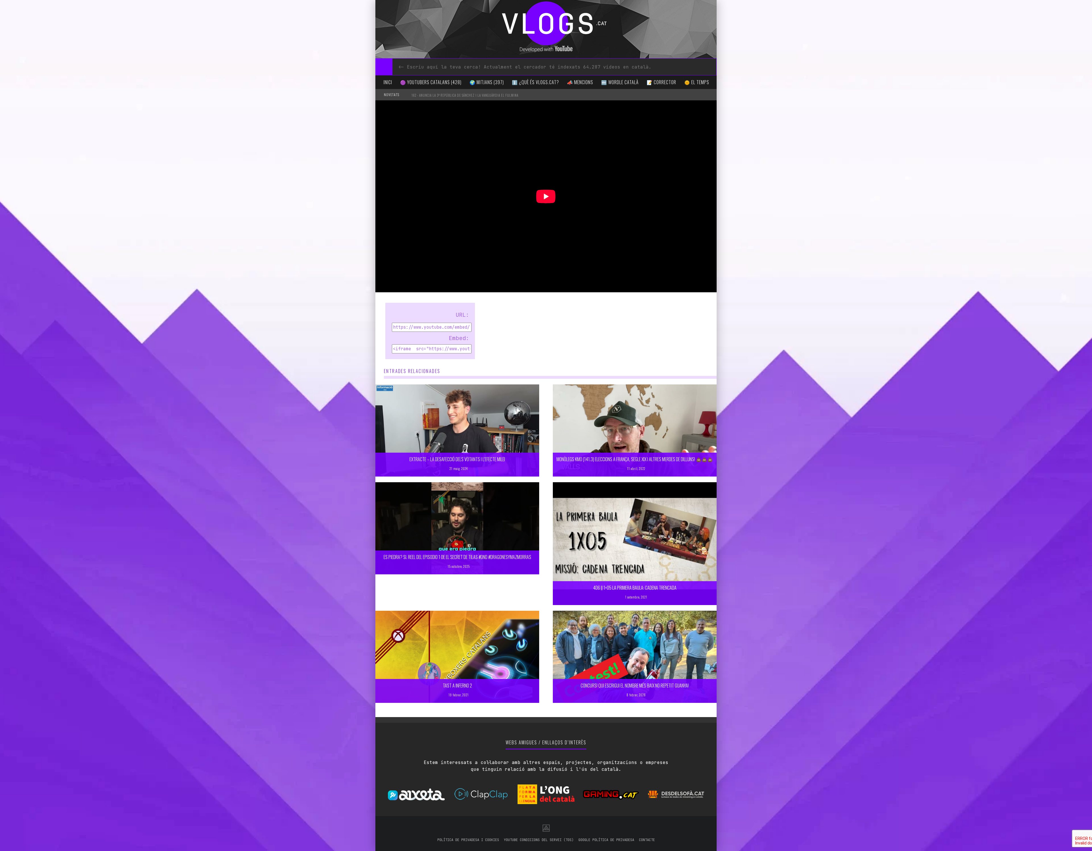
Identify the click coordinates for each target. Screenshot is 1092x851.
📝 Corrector (661, 82)
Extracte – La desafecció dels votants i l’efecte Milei (457, 459)
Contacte (647, 840)
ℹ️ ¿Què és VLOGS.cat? (535, 82)
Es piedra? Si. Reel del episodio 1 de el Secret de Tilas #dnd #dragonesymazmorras (457, 557)
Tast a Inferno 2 (457, 685)
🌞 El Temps (696, 82)
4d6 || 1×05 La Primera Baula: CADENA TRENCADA (635, 587)
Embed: (459, 338)
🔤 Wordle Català (620, 82)
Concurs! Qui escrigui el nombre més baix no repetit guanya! (635, 685)
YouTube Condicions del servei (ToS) (539, 840)
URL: (462, 314)
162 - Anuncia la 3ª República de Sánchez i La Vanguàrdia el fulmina (464, 95)
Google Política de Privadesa (606, 840)
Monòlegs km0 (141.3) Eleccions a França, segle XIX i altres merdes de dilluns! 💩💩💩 (635, 459)
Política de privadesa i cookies (468, 840)
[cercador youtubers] (383, 66)
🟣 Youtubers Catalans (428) (431, 82)
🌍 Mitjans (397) (487, 82)
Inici (388, 82)
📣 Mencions (580, 82)
